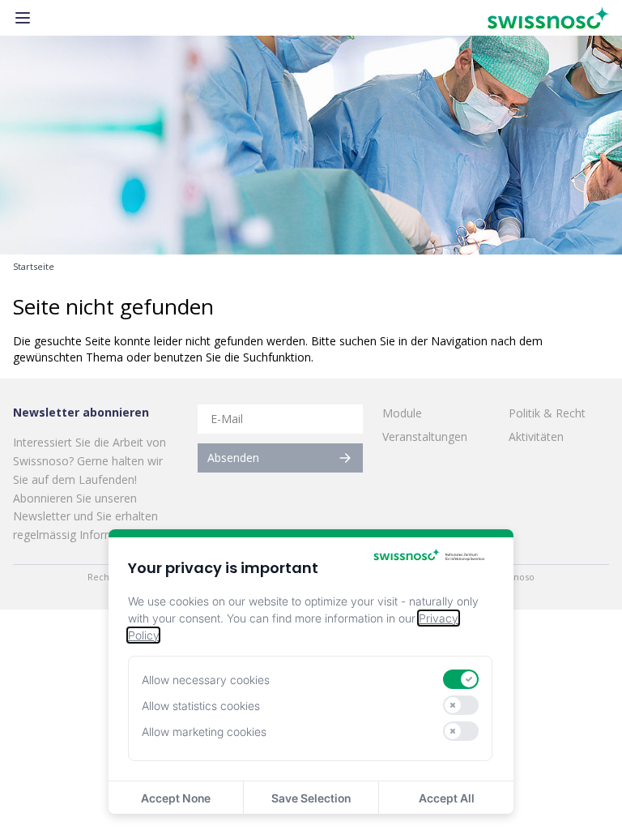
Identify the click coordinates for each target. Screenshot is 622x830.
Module (402, 413)
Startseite (33, 266)
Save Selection (311, 798)
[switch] (461, 679)
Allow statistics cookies (201, 705)
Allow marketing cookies (204, 731)
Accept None (176, 798)
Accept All (447, 798)
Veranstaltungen (424, 436)
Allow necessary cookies (206, 680)
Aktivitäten (536, 436)
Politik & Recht (547, 413)
